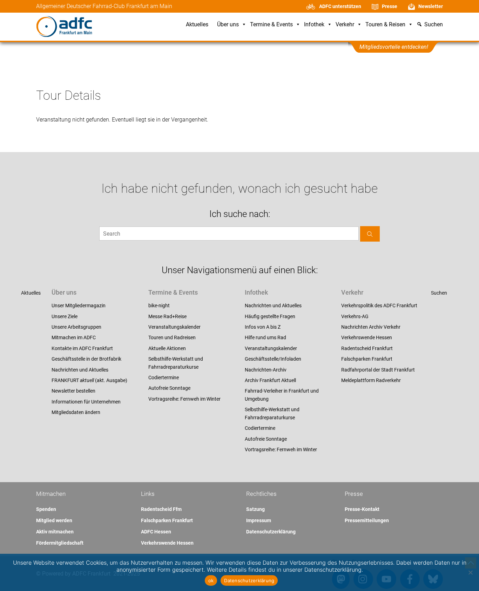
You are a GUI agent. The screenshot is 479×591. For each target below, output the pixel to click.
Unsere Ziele (64, 316)
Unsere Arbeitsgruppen (76, 327)
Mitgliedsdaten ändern (76, 412)
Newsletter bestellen (73, 391)
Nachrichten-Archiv (265, 370)
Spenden (46, 509)
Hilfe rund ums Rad (265, 337)
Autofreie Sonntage (169, 388)
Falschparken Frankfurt (366, 359)
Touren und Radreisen (172, 337)
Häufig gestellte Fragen (270, 316)
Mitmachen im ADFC (74, 337)
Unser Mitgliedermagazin (79, 305)
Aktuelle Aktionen (167, 348)
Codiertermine (163, 377)
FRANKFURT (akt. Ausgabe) (89, 380)
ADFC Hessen (156, 531)
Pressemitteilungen (367, 520)
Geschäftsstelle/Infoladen (273, 359)
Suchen (439, 293)
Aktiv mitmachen (55, 531)
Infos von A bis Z (263, 327)
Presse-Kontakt (362, 509)
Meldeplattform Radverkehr (371, 380)
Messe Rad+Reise (167, 316)
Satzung (255, 509)
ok (211, 580)
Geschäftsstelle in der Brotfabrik (86, 359)
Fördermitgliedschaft (59, 543)
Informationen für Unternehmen (86, 402)
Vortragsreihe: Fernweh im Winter (184, 399)
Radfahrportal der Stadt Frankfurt (378, 370)
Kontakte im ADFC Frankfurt (82, 348)
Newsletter (430, 6)
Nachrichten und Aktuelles (80, 370)
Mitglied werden (54, 520)
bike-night (159, 305)
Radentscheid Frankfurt (367, 348)
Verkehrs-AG (355, 316)
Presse (389, 6)
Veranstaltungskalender (174, 327)
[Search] (370, 233)
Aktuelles (197, 25)
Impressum (258, 520)
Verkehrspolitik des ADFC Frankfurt (379, 305)
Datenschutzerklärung (271, 531)
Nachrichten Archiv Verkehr (370, 327)
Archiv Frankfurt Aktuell (270, 380)
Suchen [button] (433, 25)
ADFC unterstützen (340, 6)
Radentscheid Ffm (161, 509)
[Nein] (470, 572)
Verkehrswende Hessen (366, 337)
